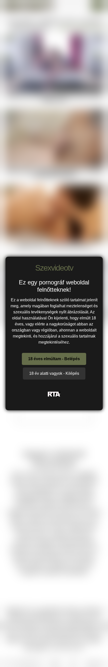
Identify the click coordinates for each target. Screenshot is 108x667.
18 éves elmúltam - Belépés (54, 359)
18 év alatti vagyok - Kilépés (54, 373)
